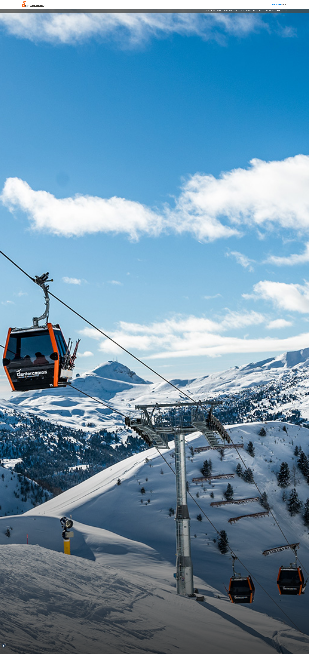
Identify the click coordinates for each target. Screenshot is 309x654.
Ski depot (259, 11)
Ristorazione (240, 11)
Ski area (219, 11)
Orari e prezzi (210, 11)
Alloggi (285, 11)
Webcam (278, 11)
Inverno (275, 4)
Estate (284, 4)
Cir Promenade (228, 11)
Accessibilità (269, 11)
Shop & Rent (250, 11)
